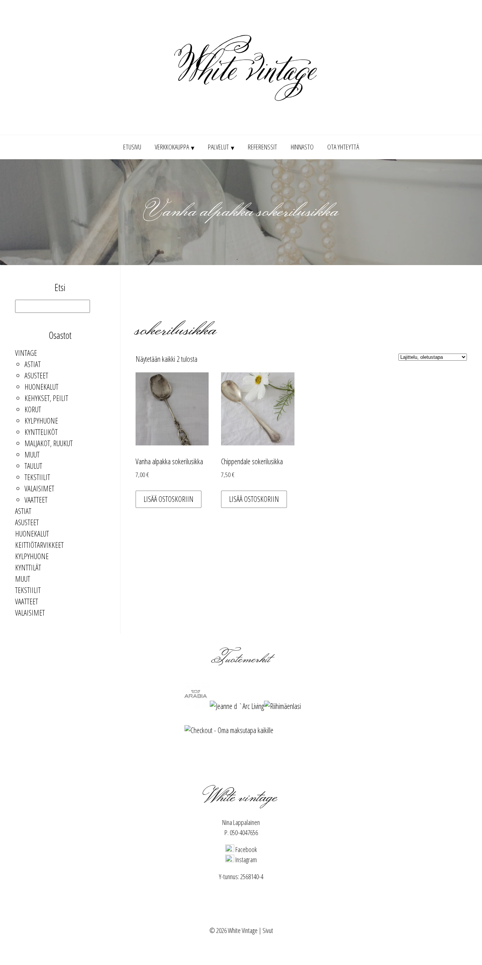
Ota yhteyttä (343, 146)
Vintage (26, 353)
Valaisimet (39, 488)
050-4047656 (244, 832)
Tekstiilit (37, 477)
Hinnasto (302, 146)
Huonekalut (41, 387)
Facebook (245, 849)
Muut (32, 455)
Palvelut (218, 146)
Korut (32, 409)
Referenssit (262, 146)
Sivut (267, 930)
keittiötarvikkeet (39, 545)
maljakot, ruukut (48, 443)
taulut (33, 466)
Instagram (245, 859)
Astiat (32, 364)
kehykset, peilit (46, 398)
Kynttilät (28, 568)
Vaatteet (35, 500)
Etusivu (132, 146)
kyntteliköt (41, 432)
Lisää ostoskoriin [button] (168, 499)
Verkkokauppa (172, 146)
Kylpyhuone (41, 421)
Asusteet (36, 375)
